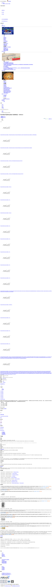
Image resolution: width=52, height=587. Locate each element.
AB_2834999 (4, 382)
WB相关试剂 (5, 45)
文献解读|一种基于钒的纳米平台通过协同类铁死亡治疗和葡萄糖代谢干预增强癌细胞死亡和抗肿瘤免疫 (18, 64)
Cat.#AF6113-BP (2, 399)
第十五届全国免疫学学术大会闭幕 (8, 63)
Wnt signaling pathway (7, 89)
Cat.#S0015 (1, 396)
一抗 (4, 35)
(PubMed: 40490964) (8, 534)
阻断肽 (3, 389)
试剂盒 (5, 39)
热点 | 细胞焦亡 (6, 66)
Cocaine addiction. (14, 473)
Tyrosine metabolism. (14, 477)
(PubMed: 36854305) (45, 486)
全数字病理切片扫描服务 (5, 559)
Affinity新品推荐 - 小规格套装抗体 (8, 62)
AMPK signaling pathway (7, 92)
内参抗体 (5, 37)
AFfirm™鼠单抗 (6, 43)
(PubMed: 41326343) (43, 487)
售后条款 (3, 567)
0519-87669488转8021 (5, 19)
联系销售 (5, 95)
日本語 (9, 3)
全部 (2, 104)
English (7, 3)
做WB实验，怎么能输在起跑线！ (8, 68)
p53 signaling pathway (6, 87)
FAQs (2, 566)
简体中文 (4, 3)
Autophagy (5, 84)
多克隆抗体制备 (6, 50)
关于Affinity (5, 94)
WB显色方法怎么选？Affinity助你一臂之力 (10, 69)
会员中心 (3, 2)
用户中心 (3, 100)
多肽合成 (3, 560)
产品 (2, 111)
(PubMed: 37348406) (9, 517)
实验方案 (5, 81)
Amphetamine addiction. (15, 474)
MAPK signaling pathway (7, 88)
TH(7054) (1, 466)
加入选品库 (2, 408)
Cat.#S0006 (1, 392)
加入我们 (5, 96)
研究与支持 (3, 70)
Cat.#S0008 (1, 393)
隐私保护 (3, 569)
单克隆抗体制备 (6, 48)
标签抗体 (5, 38)
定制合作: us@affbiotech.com (6, 574)
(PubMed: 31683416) (36, 491)
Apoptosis (5, 85)
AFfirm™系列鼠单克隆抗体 (7, 65)
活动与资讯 (3, 51)
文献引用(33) (4, 434)
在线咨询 (9, 1)
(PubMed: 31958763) (3, 526)
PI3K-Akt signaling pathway (7, 91)
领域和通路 (3, 433)
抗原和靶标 (3, 432)
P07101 (3, 381)
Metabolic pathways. (14, 480)
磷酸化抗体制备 (6, 49)
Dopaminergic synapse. (14, 481)
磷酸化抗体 (5, 44)
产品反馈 (5, 82)
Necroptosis (5, 86)
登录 (4, 101)
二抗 (4, 36)
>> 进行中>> (3, 116)
